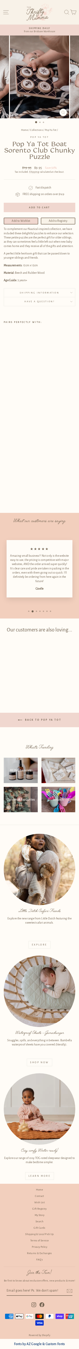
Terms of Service (39, 1240)
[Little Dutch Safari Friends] (39, 869)
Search (39, 1221)
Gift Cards (39, 1227)
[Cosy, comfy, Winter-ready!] (39, 1109)
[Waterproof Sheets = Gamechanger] (39, 991)
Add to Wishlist (21, 220)
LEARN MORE (40, 1176)
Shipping (34, 172)
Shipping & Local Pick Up (39, 1234)
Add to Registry (58, 220)
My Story (40, 1215)
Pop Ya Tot (50, 130)
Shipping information (39, 292)
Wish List (39, 1202)
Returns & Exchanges (39, 1253)
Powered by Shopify (39, 1335)
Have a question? (39, 301)
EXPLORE (39, 944)
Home (24, 130)
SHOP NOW (39, 1062)
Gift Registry (39, 1208)
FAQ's (39, 1259)
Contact (39, 1196)
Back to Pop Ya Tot (42, 719)
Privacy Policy (39, 1247)
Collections (36, 130)
